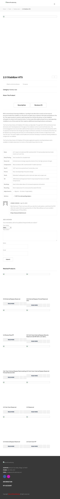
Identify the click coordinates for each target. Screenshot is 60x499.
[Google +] (24, 95)
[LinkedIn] (26, 95)
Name (4, 243)
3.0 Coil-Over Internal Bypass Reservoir (37, 371)
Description (22, 105)
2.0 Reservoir (53, 77)
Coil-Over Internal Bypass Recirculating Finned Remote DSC (14, 372)
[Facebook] (17, 95)
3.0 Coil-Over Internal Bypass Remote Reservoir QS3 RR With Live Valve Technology (37, 336)
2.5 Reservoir (30, 407)
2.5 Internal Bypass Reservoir (11, 441)
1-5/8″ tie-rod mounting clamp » (23, 196)
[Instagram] (8, 476)
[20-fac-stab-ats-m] (30, 43)
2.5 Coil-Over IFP (56, 77)
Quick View (15, 285)
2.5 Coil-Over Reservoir (9, 407)
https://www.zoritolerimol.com (18, 213)
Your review (6, 229)
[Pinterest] (21, 95)
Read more (11, 303)
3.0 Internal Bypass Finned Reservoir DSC (37, 299)
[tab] (22, 105)
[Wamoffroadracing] (11, 2)
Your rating (6, 225)
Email (4, 250)
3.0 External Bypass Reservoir (11, 299)
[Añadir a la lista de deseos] (21, 303)
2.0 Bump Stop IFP (8, 335)
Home (4, 9)
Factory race (17, 9)
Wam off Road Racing (14, 494)
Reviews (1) (38, 105)
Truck (9, 9)
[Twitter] (19, 95)
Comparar (25, 84)
